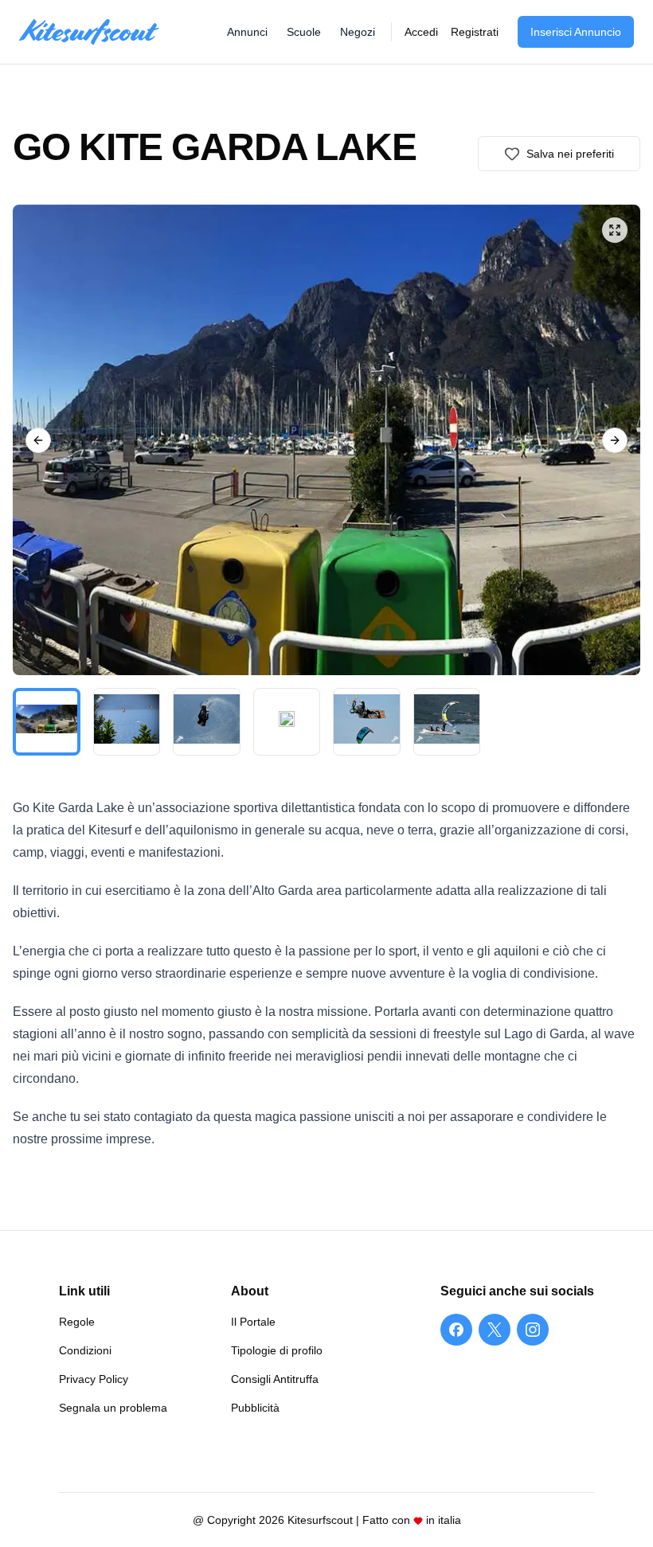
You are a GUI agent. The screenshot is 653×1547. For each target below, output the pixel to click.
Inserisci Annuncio (575, 31)
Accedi (421, 31)
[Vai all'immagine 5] (367, 722)
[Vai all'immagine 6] (447, 722)
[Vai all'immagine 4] (287, 722)
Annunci (247, 31)
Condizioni (85, 1350)
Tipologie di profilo (277, 1350)
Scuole (304, 31)
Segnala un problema (113, 1407)
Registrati (475, 31)
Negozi (357, 31)
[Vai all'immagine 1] (46, 722)
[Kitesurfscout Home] (89, 32)
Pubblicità (255, 1407)
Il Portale (253, 1321)
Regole (77, 1321)
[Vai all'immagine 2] (127, 722)
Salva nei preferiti (570, 153)
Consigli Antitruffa (275, 1379)
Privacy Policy (93, 1379)
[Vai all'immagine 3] (206, 722)
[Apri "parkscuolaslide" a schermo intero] (326, 440)
